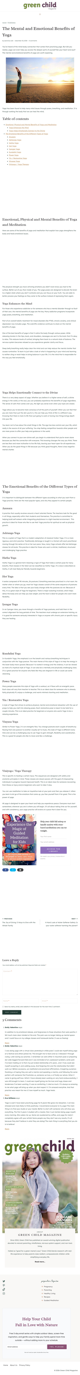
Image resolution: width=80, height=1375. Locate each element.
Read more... (40, 1262)
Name (6, 1001)
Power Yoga (13, 155)
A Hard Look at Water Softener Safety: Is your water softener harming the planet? (61, 922)
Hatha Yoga (14, 143)
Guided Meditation (51, 1300)
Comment (7, 971)
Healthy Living (49, 1293)
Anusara (12, 137)
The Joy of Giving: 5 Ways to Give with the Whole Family (18, 922)
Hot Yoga (12, 146)
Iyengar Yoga (14, 149)
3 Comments (33, 41)
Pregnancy (48, 1287)
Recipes (47, 1297)
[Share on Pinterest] (35, 869)
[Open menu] (40, 14)
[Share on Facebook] (5, 869)
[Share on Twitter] (13, 869)
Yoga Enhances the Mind (19, 128)
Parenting (48, 1290)
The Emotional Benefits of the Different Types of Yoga (27, 134)
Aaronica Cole (8, 41)
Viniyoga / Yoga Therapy (19, 164)
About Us (13, 1365)
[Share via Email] (20, 869)
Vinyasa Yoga (14, 161)
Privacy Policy (24, 1365)
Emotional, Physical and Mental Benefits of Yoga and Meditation (31, 125)
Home (4, 23)
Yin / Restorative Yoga (18, 158)
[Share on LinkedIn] (28, 869)
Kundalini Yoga (15, 152)
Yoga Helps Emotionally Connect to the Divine (27, 131)
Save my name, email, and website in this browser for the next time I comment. (32, 1007)
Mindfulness (12, 23)
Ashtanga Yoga (15, 140)
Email (45, 1001)
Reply (7, 1043)
